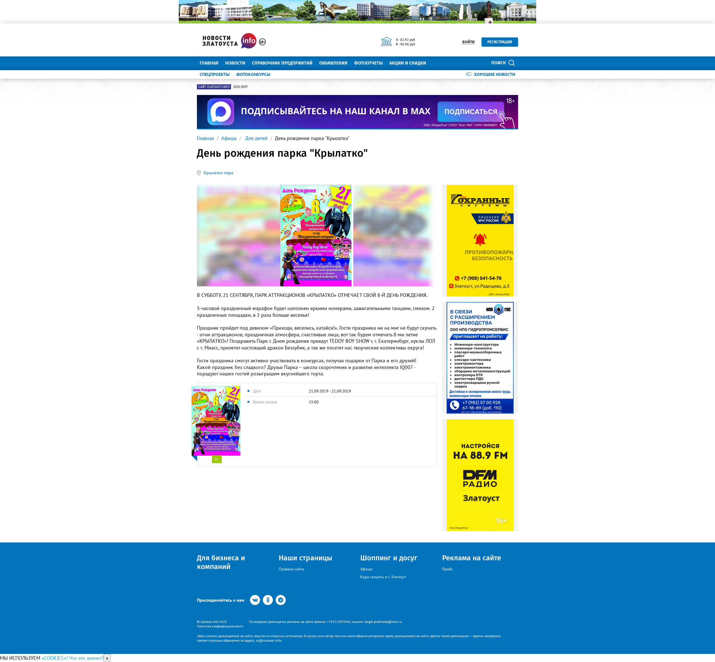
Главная (209, 63)
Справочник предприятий (282, 63)
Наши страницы (305, 558)
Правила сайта (291, 568)
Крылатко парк (218, 172)
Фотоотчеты (368, 63)
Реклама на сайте (471, 558)
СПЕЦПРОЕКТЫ (215, 74)
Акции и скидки (407, 63)
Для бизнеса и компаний (221, 562)
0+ (217, 459)
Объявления (333, 63)
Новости (235, 63)
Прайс (447, 568)
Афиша (229, 138)
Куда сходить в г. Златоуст (383, 576)
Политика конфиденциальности (220, 626)
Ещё (437, 63)
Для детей (256, 138)
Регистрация (499, 42)
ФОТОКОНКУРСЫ (253, 74)
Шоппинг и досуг (388, 558)
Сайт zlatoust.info (214, 87)
